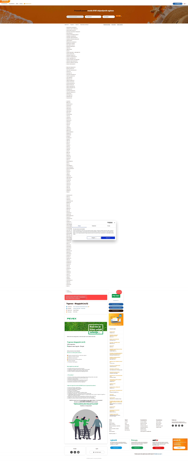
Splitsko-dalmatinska (70, 87)
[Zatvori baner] (114, 222)
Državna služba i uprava (71, 30)
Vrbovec (68, 183)
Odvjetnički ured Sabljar (114, 373)
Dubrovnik (68, 108)
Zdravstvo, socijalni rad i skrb (71, 62)
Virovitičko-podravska (70, 90)
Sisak (67, 159)
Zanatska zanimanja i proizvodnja (72, 59)
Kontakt (110, 421)
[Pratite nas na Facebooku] (173, 425)
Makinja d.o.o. (115, 387)
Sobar (67, 259)
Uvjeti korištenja (111, 423)
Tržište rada (127, 424)
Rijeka (67, 152)
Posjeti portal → (116, 447)
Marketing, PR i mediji (70, 43)
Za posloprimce (4, 3)
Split (67, 164)
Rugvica (68, 155)
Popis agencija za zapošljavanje (146, 431)
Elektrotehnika (69, 33)
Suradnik (68, 268)
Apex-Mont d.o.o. (115, 358)
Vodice (68, 181)
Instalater (68, 221)
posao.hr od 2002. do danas (114, 428)
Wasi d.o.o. (112, 384)
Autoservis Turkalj (116, 376)
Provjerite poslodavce (144, 425)
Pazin (67, 143)
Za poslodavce (11, 3)
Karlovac (68, 118)
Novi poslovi (114, 24)
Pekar (67, 243)
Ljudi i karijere (127, 425)
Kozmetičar (68, 228)
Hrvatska (126, 421)
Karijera (21, 3)
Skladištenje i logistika (70, 55)
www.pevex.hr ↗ (116, 300)
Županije (71, 24)
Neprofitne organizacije (70, 46)
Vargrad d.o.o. (115, 380)
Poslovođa (68, 246)
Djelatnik (68, 208)
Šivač (67, 269)
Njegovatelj (68, 239)
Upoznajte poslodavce (144, 427)
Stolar (67, 265)
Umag (67, 174)
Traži (118, 15)
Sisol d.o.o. (112, 346)
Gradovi (77, 24)
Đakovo (68, 112)
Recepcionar (69, 250)
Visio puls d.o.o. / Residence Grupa (115, 398)
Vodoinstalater (69, 280)
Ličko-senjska (69, 77)
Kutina (68, 124)
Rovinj (67, 153)
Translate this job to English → (117, 307)
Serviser (68, 256)
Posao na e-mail (143, 424)
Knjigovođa (68, 224)
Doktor (68, 209)
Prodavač (68, 247)
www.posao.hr (83, 298)
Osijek (68, 140)
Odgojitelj (68, 240)
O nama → (179, 447)
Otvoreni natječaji (143, 421)
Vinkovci (68, 178)
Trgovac (68, 275)
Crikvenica (68, 105)
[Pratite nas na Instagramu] (179, 425)
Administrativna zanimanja (71, 27)
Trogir (67, 172)
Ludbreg (68, 127)
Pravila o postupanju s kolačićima (114, 425)
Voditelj (68, 278)
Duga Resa (68, 109)
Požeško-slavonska (70, 81)
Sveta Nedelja (69, 165)
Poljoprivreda (69, 49)
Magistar (68, 231)
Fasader (68, 217)
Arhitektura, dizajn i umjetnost (71, 28)
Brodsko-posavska (70, 68)
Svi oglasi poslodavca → (116, 304)
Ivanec (68, 115)
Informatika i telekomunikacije (71, 37)
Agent (68, 196)
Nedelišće (68, 133)
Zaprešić (68, 190)
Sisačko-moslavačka (70, 86)
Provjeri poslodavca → (116, 310)
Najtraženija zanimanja (84, 24)
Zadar (67, 187)
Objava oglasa (158, 421)
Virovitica (68, 180)
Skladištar (68, 258)
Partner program (112, 431)
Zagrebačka (69, 96)
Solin (67, 162)
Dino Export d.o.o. (114, 340)
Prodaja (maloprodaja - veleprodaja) (72, 52)
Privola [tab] (79, 225)
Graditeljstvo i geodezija (70, 36)
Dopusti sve (108, 237)
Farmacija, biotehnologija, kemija (72, 34)
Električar (68, 214)
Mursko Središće (69, 131)
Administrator (69, 195)
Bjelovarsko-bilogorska (70, 67)
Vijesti (17, 3)
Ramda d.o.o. (112, 407)
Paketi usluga (158, 424)
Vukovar (68, 184)
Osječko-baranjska (70, 80)
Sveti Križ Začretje (70, 168)
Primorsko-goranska (70, 83)
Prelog (68, 149)
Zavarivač (68, 284)
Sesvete (68, 158)
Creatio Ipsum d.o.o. (115, 366)
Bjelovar (68, 102)
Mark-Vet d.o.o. (115, 343)
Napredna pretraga (107, 24)
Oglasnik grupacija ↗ (113, 433)
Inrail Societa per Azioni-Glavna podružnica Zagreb (115, 415)
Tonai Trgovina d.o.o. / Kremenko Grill (116, 369)
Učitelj (68, 277)
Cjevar (68, 205)
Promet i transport (70, 53)
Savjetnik (68, 255)
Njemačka (68, 134)
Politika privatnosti (112, 424)
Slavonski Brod (69, 161)
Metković (68, 130)
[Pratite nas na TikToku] (182, 425)
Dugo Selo (68, 111)
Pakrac (68, 142)
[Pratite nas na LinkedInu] (176, 425)
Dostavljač (68, 212)
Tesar (67, 274)
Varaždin (68, 175)
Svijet (126, 423)
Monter (68, 236)
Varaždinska (69, 89)
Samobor (68, 156)
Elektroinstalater (69, 215)
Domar (68, 211)
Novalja (68, 136)
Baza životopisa (158, 423)
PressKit (110, 427)
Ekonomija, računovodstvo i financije (73, 31)
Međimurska (69, 78)
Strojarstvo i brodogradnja (71, 56)
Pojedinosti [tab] (94, 225)
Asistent (68, 199)
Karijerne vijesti (158, 427)
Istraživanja (127, 427)
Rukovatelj (68, 253)
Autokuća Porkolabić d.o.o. (116, 391)
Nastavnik (68, 237)
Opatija (68, 139)
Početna (68, 290)
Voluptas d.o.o (112, 332)
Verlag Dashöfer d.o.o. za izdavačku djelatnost (116, 403)
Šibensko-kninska (69, 84)
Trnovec (68, 171)
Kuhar (67, 230)
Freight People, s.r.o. (116, 350)
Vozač (68, 281)
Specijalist (68, 262)
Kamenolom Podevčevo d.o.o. (116, 354)
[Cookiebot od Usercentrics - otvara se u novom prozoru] (108, 222)
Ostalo (68, 47)
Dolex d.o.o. (114, 336)
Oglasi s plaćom (120, 24)
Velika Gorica (69, 177)
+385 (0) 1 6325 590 (177, 444)
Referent (68, 252)
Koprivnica (68, 120)
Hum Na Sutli (69, 114)
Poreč (67, 146)
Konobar (68, 225)
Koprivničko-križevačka (70, 74)
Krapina (68, 121)
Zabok (68, 186)
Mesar (68, 234)
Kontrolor (68, 227)
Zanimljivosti (127, 428)
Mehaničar (68, 233)
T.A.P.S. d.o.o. (116, 362)
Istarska (68, 71)
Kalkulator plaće (28, 3)
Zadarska (68, 93)
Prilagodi (93, 237)
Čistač (68, 206)
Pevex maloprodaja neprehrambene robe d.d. (80, 306)
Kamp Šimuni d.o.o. (113, 395)
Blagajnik (68, 202)
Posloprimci (69, 291)
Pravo (67, 50)
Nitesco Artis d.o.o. (114, 411)
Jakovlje (68, 117)
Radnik (68, 249)
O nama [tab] (108, 225)
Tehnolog (68, 272)
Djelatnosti (66, 24)
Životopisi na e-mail (159, 425)
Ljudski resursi (69, 40)
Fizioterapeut (69, 218)
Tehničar (68, 271)
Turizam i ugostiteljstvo (70, 58)
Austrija (68, 101)
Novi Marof (68, 137)
